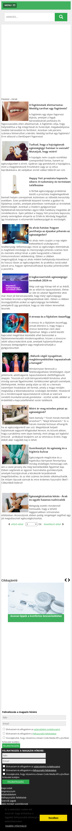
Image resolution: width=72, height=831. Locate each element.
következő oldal (53, 524)
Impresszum (8, 791)
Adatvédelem (8, 794)
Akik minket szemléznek (14, 803)
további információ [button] (15, 825)
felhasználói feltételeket (44, 733)
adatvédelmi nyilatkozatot (47, 729)
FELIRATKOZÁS (16, 781)
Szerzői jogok (8, 800)
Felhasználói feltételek (13, 797)
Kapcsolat (6, 788)
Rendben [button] (53, 817)
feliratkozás (11, 745)
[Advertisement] (36, 60)
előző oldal (17, 524)
